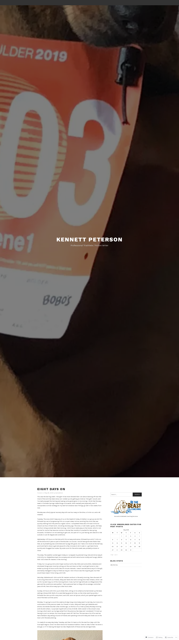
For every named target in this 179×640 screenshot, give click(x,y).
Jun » (116, 555)
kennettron (59, 493)
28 (117, 550)
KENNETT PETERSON (89, 239)
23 (126, 546)
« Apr (112, 555)
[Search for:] (126, 494)
